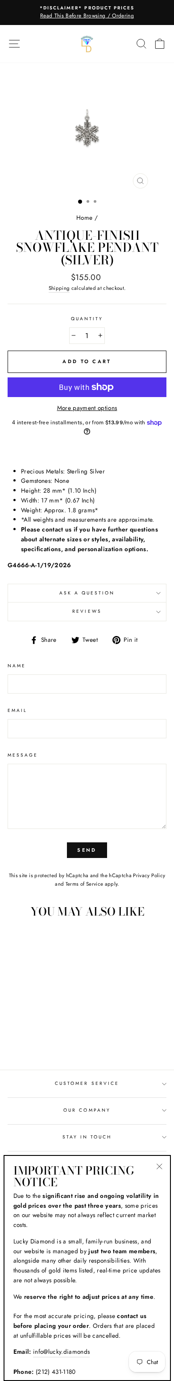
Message (23, 755)
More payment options (87, 407)
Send (86, 850)
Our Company (87, 1110)
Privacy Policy (149, 875)
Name (17, 665)
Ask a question (87, 593)
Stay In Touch (87, 1137)
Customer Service (87, 1083)
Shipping (59, 288)
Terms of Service (84, 883)
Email (17, 710)
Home (84, 217)
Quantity (87, 318)
